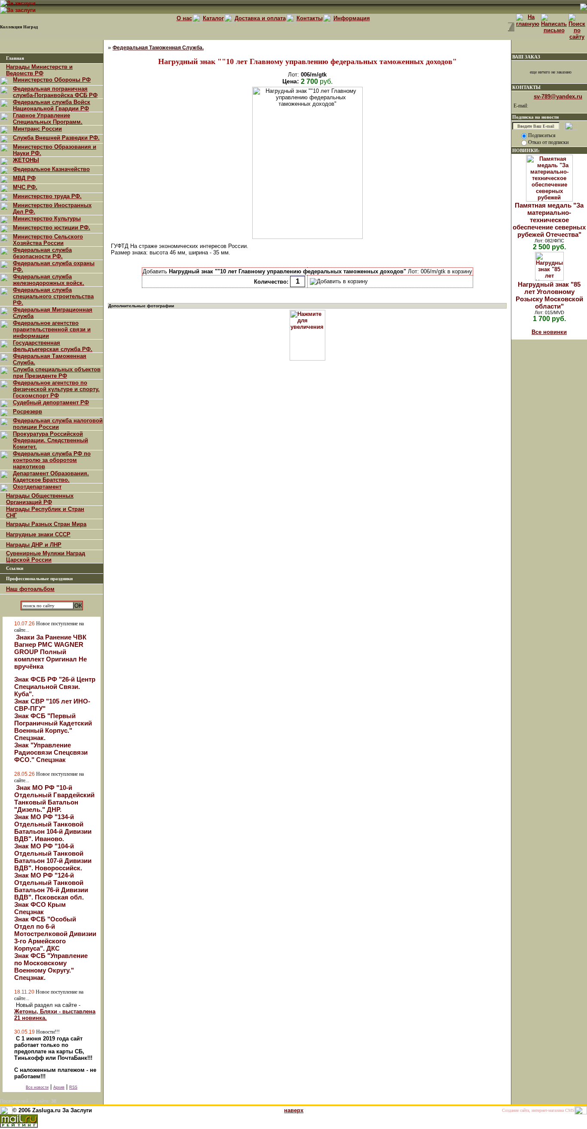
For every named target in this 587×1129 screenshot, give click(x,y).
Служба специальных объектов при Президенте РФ (57, 372)
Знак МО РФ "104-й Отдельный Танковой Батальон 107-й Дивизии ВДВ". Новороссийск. (53, 857)
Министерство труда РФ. (47, 196)
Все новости (37, 1087)
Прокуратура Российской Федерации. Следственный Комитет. (50, 440)
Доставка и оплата (260, 18)
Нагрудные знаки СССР (38, 534)
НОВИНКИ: (526, 150)
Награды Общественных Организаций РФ (39, 499)
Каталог (213, 18)
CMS (570, 1110)
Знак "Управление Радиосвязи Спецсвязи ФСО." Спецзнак (51, 752)
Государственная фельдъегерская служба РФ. (52, 346)
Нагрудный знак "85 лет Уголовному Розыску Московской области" (549, 295)
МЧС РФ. (25, 187)
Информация (351, 18)
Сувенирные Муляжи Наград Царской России (45, 556)
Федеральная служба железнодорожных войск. (48, 279)
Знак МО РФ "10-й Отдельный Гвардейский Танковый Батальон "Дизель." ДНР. (54, 798)
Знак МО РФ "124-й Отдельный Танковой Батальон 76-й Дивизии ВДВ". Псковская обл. (51, 886)
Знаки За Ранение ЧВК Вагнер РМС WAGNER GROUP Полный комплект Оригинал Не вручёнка (50, 651)
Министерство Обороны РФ (52, 79)
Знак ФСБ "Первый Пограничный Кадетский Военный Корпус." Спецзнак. (53, 726)
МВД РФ (24, 178)
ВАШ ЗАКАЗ (526, 56)
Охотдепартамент (37, 486)
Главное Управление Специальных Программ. (48, 118)
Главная (15, 58)
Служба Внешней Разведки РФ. (56, 138)
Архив (58, 1087)
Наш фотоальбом (30, 589)
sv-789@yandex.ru (558, 96)
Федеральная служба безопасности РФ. (42, 253)
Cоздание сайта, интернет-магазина (533, 1110)
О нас (184, 18)
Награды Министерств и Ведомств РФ (39, 70)
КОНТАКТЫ (526, 87)
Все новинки (549, 332)
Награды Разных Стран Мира (46, 524)
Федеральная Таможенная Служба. (158, 48)
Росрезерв (27, 411)
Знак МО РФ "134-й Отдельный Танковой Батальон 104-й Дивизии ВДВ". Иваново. (53, 827)
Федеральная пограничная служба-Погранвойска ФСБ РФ (55, 92)
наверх (293, 1110)
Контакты (310, 18)
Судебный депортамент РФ (51, 402)
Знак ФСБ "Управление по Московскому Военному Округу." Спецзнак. (51, 966)
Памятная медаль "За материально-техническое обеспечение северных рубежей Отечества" (549, 220)
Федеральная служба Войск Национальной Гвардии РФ (51, 105)
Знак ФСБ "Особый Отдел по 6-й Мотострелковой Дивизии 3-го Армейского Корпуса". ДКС (55, 933)
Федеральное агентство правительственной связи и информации (52, 329)
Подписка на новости (535, 116)
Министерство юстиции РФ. (51, 227)
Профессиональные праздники (39, 578)
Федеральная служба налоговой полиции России (58, 423)
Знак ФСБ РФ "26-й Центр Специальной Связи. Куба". (54, 687)
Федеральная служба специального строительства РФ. (53, 296)
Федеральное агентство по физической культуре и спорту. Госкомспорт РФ (56, 389)
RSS (73, 1087)
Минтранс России (37, 128)
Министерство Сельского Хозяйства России (48, 239)
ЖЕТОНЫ (26, 160)
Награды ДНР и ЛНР (33, 545)
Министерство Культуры (47, 218)
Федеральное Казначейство (51, 169)
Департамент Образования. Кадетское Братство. (51, 476)
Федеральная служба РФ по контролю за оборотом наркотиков (52, 460)
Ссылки (14, 568)
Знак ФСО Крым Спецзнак (40, 908)
